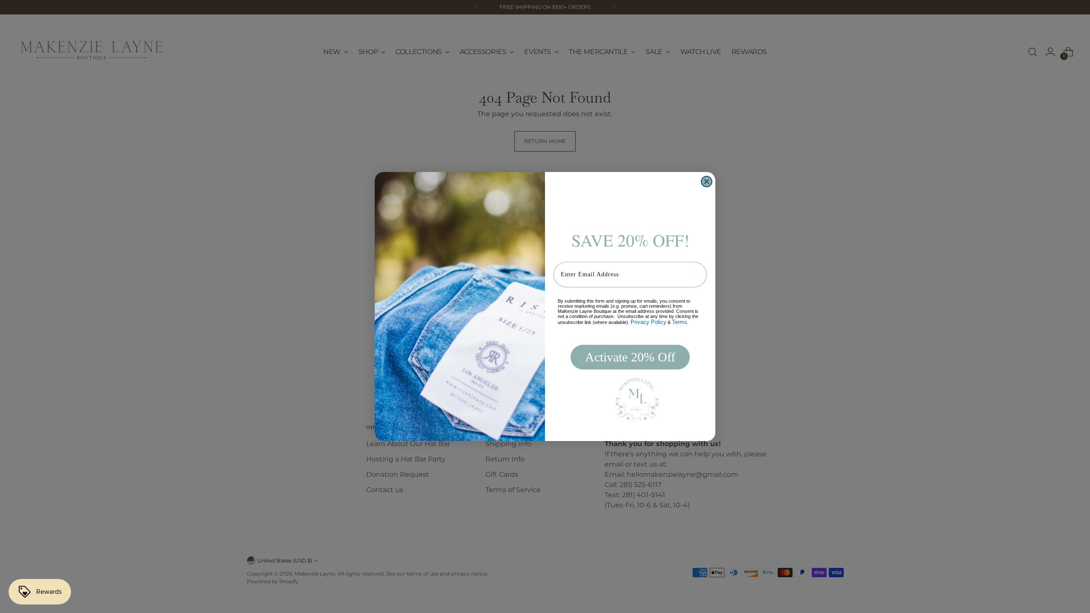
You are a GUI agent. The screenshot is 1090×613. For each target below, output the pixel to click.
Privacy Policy (648, 322)
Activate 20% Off (630, 357)
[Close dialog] (706, 181)
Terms (679, 322)
